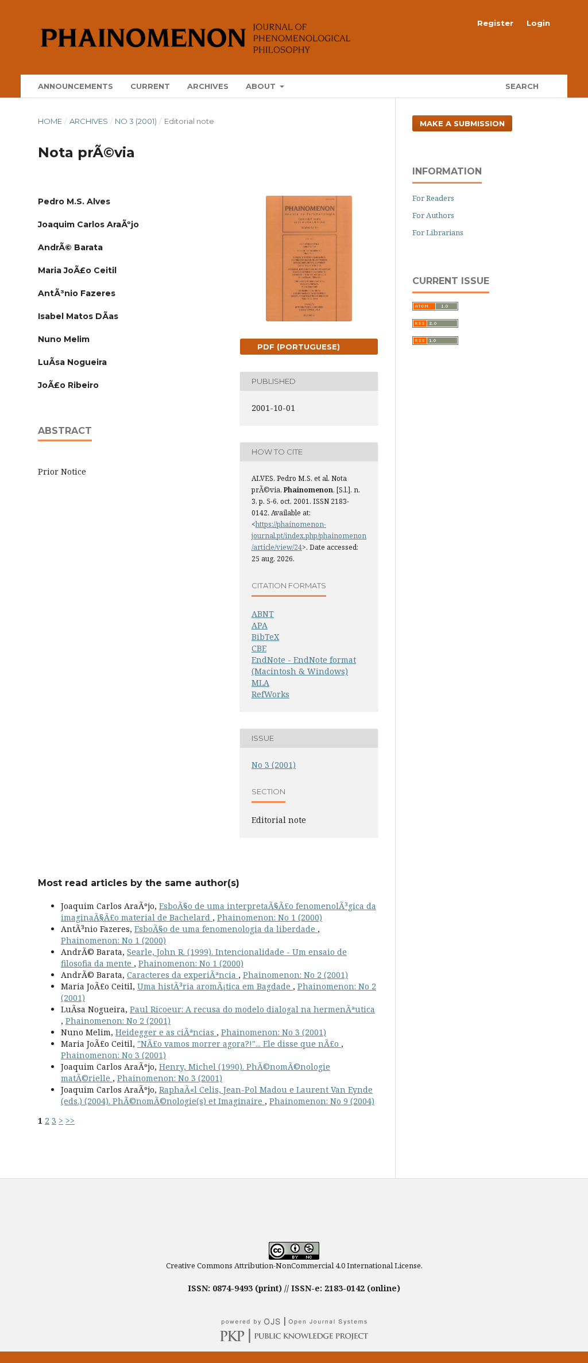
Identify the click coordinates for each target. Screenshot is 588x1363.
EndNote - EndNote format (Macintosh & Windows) (304, 665)
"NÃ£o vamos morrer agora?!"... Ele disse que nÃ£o (239, 1043)
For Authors (433, 215)
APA (260, 625)
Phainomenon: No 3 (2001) (273, 1032)
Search (521, 86)
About (262, 86)
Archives (208, 86)
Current (150, 86)
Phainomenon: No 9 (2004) (321, 1101)
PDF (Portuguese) (297, 346)
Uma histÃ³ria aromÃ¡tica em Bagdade (215, 986)
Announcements (75, 86)
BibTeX (265, 636)
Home (50, 121)
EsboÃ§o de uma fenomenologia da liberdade (226, 928)
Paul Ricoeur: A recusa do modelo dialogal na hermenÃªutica (252, 1009)
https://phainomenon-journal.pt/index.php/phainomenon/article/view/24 (309, 535)
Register (495, 23)
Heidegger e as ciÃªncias (165, 1032)
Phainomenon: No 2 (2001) (295, 974)
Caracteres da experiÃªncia (182, 974)
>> (70, 1120)
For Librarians (437, 232)
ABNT (263, 613)
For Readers (433, 198)
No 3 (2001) (136, 121)
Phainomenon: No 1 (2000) (269, 917)
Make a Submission (462, 123)
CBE (259, 648)
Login (538, 23)
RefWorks (270, 694)
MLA (260, 682)
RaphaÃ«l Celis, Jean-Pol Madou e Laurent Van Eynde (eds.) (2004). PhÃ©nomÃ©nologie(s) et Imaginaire (217, 1095)
